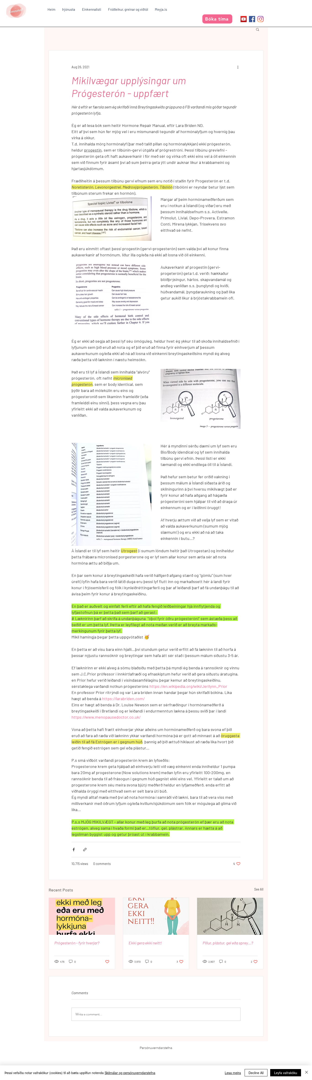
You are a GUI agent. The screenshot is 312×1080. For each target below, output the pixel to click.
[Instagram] (260, 19)
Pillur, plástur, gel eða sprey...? (228, 942)
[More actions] (238, 67)
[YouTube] (244, 19)
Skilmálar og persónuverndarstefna (130, 1072)
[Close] (306, 1072)
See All (258, 889)
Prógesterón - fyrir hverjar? (76, 942)
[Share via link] (85, 849)
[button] (69, 9)
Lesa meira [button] (233, 1072)
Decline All (256, 1072)
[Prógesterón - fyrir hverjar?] (82, 916)
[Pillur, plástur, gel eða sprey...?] (230, 916)
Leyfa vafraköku (285, 1072)
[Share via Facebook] (73, 849)
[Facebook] (252, 19)
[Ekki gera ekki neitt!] (156, 916)
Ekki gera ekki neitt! (145, 942)
